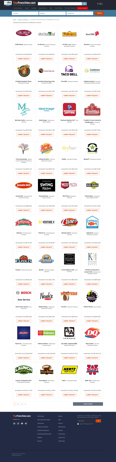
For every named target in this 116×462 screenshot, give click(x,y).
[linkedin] (14, 424)
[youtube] (22, 424)
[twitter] (25, 424)
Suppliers (39, 437)
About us (60, 423)
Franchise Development (70, 8)
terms (87, 423)
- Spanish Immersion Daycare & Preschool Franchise (24, 161)
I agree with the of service (86, 423)
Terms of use (61, 437)
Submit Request (24, 59)
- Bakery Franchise (27, 44)
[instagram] (18, 424)
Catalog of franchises (42, 426)
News (59, 419)
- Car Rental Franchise (71, 380)
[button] (99, 3)
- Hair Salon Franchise (71, 159)
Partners (39, 441)
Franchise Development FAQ (44, 433)
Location (27, 8)
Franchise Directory (17, 8)
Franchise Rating (58, 8)
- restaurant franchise (72, 81)
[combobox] (25, 13)
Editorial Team (61, 426)
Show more (87, 404)
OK (98, 420)
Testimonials (40, 423)
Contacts (60, 430)
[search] (84, 3)
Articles (60, 416)
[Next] (25, 404)
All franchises (40, 416)
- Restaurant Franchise (95, 159)
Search (99, 13)
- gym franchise (97, 307)
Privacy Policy (61, 433)
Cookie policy (61, 441)
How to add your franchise (43, 419)
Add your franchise (82, 8)
